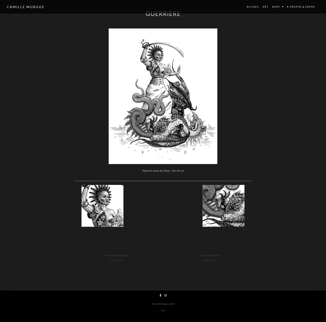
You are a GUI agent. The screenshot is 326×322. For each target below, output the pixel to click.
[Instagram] (165, 295)
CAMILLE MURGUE (24, 7)
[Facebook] (160, 295)
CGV (163, 310)
